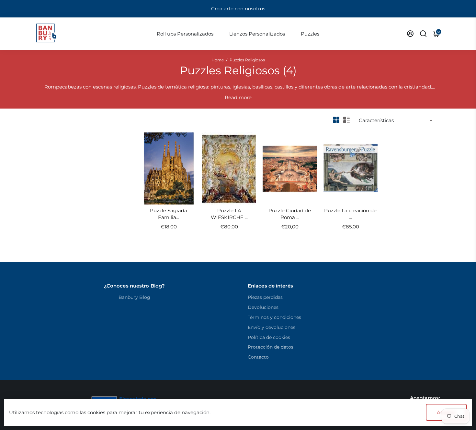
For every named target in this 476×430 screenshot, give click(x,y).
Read (231, 97)
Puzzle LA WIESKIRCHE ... (229, 213)
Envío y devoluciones (271, 327)
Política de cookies (269, 337)
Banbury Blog (134, 297)
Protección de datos (270, 347)
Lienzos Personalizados (257, 34)
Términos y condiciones (274, 317)
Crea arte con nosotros (238, 8)
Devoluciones (263, 307)
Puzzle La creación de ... (350, 213)
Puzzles (310, 34)
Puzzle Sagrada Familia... (168, 213)
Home (217, 60)
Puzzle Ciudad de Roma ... (289, 213)
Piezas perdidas (265, 297)
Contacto (258, 357)
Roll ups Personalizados (185, 34)
